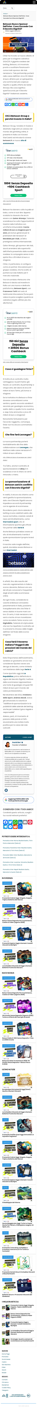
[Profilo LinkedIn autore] (6, 790)
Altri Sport (7, 928)
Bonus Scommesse (9, 905)
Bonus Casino (7, 1000)
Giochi (4, 1370)
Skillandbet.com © (13, 1406)
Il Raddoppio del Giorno (11, 1202)
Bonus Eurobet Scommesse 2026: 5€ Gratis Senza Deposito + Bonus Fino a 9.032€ (16, 1062)
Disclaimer (5, 1385)
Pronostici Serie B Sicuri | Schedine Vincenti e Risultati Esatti (18, 1273)
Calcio (5, 1119)
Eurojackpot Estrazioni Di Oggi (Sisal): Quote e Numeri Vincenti (16, 1090)
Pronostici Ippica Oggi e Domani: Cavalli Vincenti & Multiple (17, 944)
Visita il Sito (18, 195)
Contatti (4, 1380)
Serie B (21, 527)
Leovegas (24, 447)
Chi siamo (5, 1382)
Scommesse (7, 1208)
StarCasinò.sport (10, 522)
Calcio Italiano (8, 1257)
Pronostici (5, 1357)
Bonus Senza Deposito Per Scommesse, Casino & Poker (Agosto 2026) (17, 921)
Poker (4, 1367)
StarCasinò (12, 550)
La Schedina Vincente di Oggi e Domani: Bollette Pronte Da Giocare (17, 967)
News (6, 2)
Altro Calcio (7, 883)
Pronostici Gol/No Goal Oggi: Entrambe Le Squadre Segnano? (18, 1135)
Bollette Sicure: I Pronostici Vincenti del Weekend (17, 1295)
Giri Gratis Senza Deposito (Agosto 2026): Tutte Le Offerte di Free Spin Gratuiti (18, 1016)
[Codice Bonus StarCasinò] (18, 176)
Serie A (28, 669)
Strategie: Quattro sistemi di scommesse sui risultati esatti (22, 1340)
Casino (4, 1362)
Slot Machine (6, 1365)
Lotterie (6, 1074)
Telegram (5, 1390)
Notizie (4, 1373)
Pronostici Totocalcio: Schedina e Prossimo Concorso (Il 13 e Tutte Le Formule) (15, 1249)
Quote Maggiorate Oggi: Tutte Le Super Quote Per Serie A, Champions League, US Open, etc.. (18, 1225)
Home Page (6, 1354)
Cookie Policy (6, 1388)
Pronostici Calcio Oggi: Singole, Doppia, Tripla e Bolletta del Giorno (17, 899)
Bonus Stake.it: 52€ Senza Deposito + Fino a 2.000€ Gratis (17, 1039)
